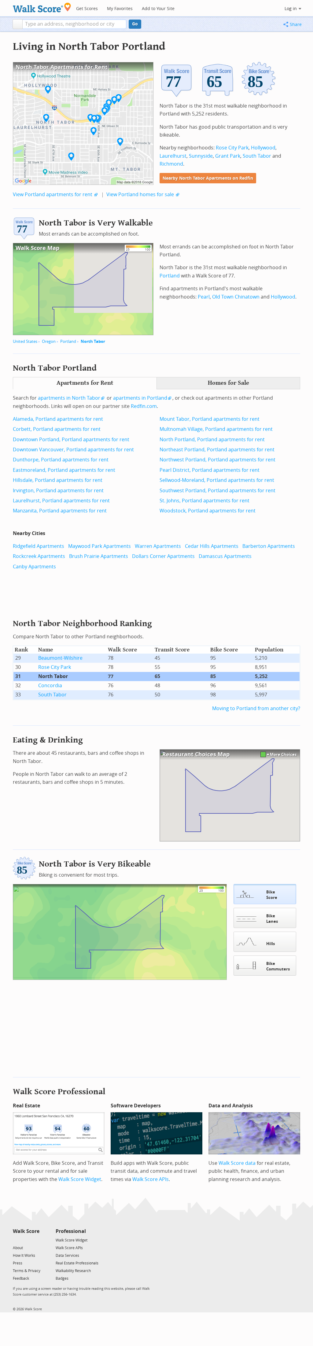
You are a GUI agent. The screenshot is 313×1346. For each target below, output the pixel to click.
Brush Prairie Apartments (98, 556)
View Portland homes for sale (140, 194)
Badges (62, 1278)
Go (135, 24)
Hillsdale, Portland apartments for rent (57, 480)
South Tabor (257, 156)
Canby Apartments (34, 567)
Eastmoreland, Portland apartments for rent (64, 470)
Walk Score (26, 1231)
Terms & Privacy (26, 1271)
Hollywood (263, 148)
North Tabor (93, 341)
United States (25, 341)
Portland (68, 341)
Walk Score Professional (59, 1092)
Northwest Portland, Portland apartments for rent (217, 460)
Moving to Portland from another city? (256, 708)
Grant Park (227, 156)
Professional (71, 1231)
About (18, 1248)
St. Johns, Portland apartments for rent (204, 501)
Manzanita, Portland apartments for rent (60, 511)
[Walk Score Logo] (42, 7)
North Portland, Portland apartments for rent (212, 439)
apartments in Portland (140, 398)
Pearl (204, 297)
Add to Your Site (158, 8)
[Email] (35, 1239)
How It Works (24, 1255)
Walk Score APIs (150, 1179)
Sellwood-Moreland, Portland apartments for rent (217, 480)
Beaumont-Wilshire (60, 658)
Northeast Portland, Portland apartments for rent (217, 450)
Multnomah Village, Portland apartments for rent (216, 429)
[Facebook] (25, 1239)
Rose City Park (232, 148)
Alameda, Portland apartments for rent (58, 419)
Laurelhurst (173, 156)
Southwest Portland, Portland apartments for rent (217, 490)
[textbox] (74, 24)
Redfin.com (144, 406)
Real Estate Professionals (77, 1263)
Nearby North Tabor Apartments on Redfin (208, 178)
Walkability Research (73, 1271)
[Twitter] (16, 1239)
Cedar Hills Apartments (211, 546)
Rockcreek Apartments (39, 556)
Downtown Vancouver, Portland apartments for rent (73, 450)
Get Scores (87, 8)
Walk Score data (237, 1163)
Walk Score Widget (79, 1179)
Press (17, 1263)
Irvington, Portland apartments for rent (58, 490)
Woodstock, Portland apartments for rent (208, 511)
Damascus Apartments (225, 556)
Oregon (49, 341)
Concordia (50, 685)
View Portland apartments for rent (52, 194)
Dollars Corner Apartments (163, 556)
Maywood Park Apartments (99, 546)
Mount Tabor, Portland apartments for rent (210, 419)
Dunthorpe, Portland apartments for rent (61, 460)
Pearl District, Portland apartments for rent (210, 470)
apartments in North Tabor (69, 398)
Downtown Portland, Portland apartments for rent (71, 439)
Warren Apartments (158, 546)
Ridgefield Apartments (38, 546)
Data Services (67, 1255)
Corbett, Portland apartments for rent (57, 429)
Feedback (21, 1278)
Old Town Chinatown (236, 297)
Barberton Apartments (268, 546)
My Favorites (120, 8)
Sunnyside (201, 156)
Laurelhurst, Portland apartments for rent (61, 501)
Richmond (171, 164)
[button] (18, 24)
